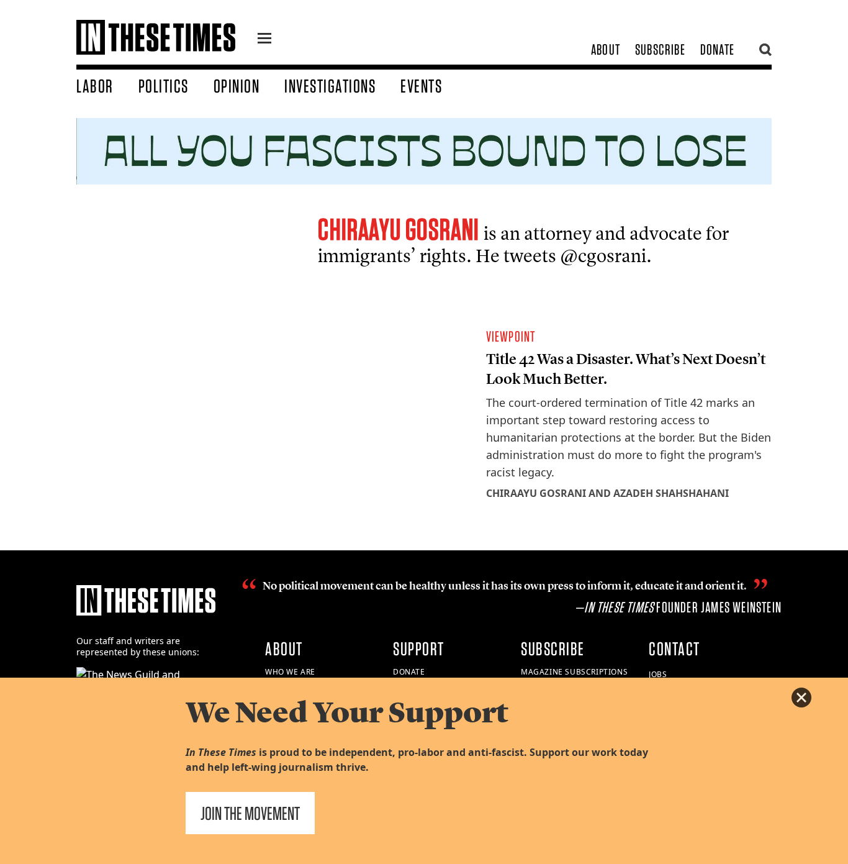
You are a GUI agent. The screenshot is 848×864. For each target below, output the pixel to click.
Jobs (658, 674)
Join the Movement (250, 813)
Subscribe (660, 49)
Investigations (330, 86)
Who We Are (290, 671)
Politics (163, 86)
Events (421, 86)
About (605, 49)
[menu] (264, 40)
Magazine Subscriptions (574, 671)
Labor (95, 86)
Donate (717, 49)
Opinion (237, 86)
